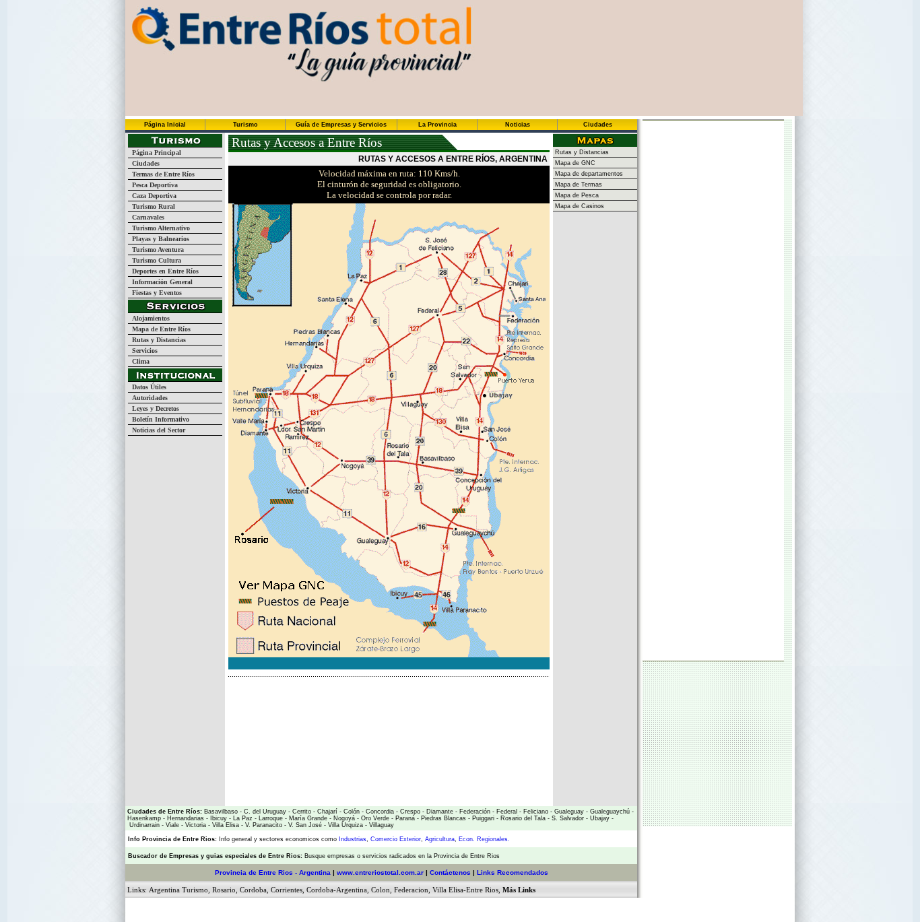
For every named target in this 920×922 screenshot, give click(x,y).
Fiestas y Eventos (155, 292)
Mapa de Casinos (578, 206)
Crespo (409, 811)
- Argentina (312, 872)
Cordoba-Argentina (336, 890)
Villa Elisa (224, 825)
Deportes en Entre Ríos (163, 271)
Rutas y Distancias (157, 339)
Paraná (404, 818)
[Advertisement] (386, 697)
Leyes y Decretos (153, 408)
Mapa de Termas (577, 184)
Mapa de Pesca (576, 195)
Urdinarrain (143, 825)
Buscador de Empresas (163, 856)
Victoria (194, 825)
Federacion (411, 890)
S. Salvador (567, 818)
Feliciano (534, 811)
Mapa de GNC (574, 163)
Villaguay (380, 825)
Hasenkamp (144, 818)
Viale (171, 825)
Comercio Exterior (395, 839)
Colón (350, 811)
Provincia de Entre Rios (254, 872)
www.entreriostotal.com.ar (380, 872)
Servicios (143, 350)
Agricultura (440, 839)
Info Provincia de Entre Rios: (172, 839)
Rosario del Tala (522, 818)
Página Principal (154, 152)
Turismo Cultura (154, 260)
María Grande (307, 818)
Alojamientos (149, 318)
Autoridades (148, 397)
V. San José (304, 825)
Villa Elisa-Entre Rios (465, 890)
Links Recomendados (512, 872)
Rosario (224, 890)
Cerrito (301, 811)
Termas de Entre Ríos (161, 174)
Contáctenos (450, 872)
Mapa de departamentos (588, 173)
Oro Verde (374, 818)
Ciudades (144, 163)
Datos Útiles (147, 387)
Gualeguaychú (610, 811)
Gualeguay (568, 811)
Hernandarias (184, 818)
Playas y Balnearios (158, 238)
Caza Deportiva (152, 195)
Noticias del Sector (156, 430)
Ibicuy (217, 818)
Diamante (438, 811)
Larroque (270, 818)
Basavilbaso (221, 811)
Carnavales (146, 217)
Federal (505, 811)
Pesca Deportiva (153, 185)
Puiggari (482, 818)
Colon (380, 890)
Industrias (352, 839)
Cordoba (253, 890)
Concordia (379, 811)
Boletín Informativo (158, 419)
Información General (160, 282)
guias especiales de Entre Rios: (255, 856)
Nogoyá (343, 818)
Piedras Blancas (443, 818)
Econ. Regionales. (484, 839)
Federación (473, 811)
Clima (139, 361)
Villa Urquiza (345, 825)
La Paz (243, 818)
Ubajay (599, 818)
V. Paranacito (262, 825)
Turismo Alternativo (159, 228)
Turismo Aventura (156, 249)
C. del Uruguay (264, 811)
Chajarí (326, 811)
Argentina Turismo (178, 890)
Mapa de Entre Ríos (159, 329)
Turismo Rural (151, 206)
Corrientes (286, 890)
